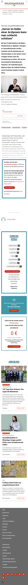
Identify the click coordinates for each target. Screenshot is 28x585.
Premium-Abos (13, 323)
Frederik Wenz (13, 252)
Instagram (12, 574)
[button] (2, 582)
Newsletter (5, 524)
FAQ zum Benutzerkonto (8, 535)
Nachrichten (15, 10)
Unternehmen (5, 544)
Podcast (4, 529)
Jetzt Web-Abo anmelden (10, 164)
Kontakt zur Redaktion (8, 521)
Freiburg (13, 256)
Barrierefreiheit (6, 547)
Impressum (5, 515)
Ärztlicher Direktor (13, 245)
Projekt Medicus (13, 263)
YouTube (16, 574)
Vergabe (4, 556)
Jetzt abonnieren (14, 346)
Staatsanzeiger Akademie (9, 561)
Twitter (8, 574)
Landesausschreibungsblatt (9, 567)
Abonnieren (14, 310)
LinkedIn (24, 574)
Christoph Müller (7, 112)
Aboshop (4, 527)
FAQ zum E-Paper (6, 532)
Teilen (21, 116)
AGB (3, 510)
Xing (20, 574)
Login (3, 518)
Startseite (10, 10)
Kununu (4, 578)
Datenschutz (5, 512)
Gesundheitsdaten (13, 259)
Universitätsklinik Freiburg (13, 266)
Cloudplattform (13, 249)
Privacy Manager (6, 538)
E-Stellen (4, 550)
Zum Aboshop (9, 187)
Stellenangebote (6, 553)
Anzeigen (4, 564)
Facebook (4, 574)
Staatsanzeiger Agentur (8, 559)
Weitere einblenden (12, 271)
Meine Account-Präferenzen (14, 287)
